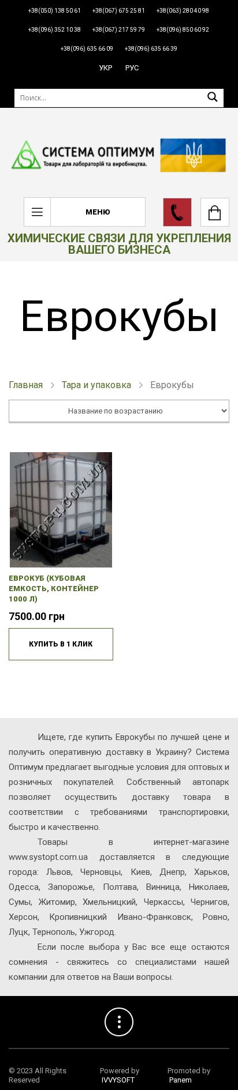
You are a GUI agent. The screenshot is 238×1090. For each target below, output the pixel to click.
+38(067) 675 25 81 (118, 10)
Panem (180, 1080)
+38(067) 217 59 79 (118, 30)
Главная (26, 384)
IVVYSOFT (118, 1080)
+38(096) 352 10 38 (54, 30)
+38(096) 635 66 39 (151, 49)
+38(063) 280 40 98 (183, 10)
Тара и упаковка (96, 384)
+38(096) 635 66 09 (87, 49)
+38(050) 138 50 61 (54, 10)
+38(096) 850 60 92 (183, 30)
